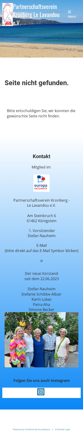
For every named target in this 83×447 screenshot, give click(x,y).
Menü (72, 17)
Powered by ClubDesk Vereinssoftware (31, 429)
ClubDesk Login (62, 429)
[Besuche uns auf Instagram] (40, 393)
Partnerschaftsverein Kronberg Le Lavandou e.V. (36, 14)
